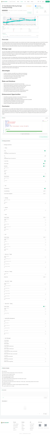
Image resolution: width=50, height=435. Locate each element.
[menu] (26, 1)
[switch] (45, 150)
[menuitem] (18, 1)
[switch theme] (40, 1)
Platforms (23, 428)
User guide (31, 425)
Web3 (14, 428)
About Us (14, 429)
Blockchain (31, 428)
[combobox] (24, 173)
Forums (32, 1)
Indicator (31, 429)
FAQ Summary (15, 425)
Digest (28, 1)
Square (22, 1)
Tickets (23, 429)
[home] (4, 1)
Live (25, 1)
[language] (38, 1)
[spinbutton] (25, 171)
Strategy (23, 425)
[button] (25, 144)
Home (18, 1)
